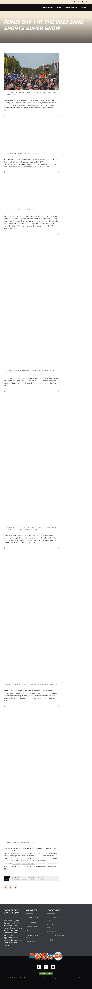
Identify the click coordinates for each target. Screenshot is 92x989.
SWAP (59, 7)
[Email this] (15, 887)
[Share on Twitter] (10, 887)
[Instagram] (78, 2)
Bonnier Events (33, 918)
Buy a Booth (53, 931)
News (32, 879)
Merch (83, 7)
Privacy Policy (32, 922)
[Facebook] (74, 2)
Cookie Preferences (46, 973)
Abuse (29, 931)
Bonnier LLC (40, 978)
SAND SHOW (48, 7)
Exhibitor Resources (57, 935)
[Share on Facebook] (5, 887)
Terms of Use (32, 926)
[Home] (15, 7)
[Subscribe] (82, 2)
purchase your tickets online (23, 864)
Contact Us (31, 942)
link (8, 861)
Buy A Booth (71, 7)
